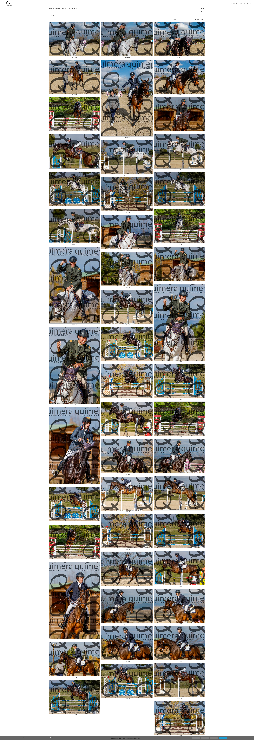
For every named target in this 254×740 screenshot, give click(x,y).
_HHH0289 (179, 436)
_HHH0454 (127, 586)
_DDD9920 (179, 94)
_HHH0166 (74, 324)
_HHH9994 (179, 735)
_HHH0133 (127, 250)
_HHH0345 (127, 474)
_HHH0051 (179, 169)
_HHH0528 (179, 661)
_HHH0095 (127, 212)
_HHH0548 (127, 661)
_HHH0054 (127, 175)
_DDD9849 (127, 57)
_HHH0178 (127, 287)
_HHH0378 (74, 522)
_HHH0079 (179, 206)
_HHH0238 (127, 362)
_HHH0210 (74, 404)
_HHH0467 (74, 639)
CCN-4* (75, 8)
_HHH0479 (127, 624)
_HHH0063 (74, 207)
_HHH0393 (179, 548)
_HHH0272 (127, 399)
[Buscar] (195, 19)
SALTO (70, 8)
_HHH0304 (127, 436)
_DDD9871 (179, 57)
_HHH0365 (179, 511)
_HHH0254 (179, 399)
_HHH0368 (127, 511)
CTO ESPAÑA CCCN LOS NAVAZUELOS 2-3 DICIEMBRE (60, 8)
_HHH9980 (74, 714)
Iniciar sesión (237, 3)
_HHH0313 (74, 484)
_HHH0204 (179, 361)
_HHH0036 (179, 132)
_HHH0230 (127, 324)
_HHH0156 (179, 281)
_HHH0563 (74, 677)
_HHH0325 (179, 474)
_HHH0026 (74, 169)
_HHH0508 (179, 623)
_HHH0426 (74, 559)
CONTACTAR (247, 3)
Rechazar (214, 738)
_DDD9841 (74, 57)
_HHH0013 (74, 132)
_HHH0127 (74, 244)
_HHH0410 (127, 549)
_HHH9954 (179, 698)
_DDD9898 (127, 137)
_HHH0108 (179, 244)
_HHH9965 (127, 698)
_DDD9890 (74, 94)
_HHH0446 (179, 586)
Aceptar (223, 738)
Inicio (228, 3)
